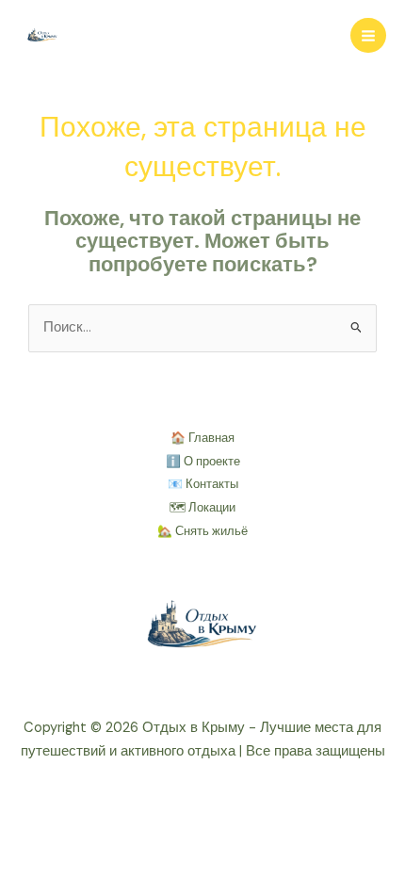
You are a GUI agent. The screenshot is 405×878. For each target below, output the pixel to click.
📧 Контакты (203, 484)
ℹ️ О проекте (203, 461)
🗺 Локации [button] (202, 507)
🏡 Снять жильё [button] (202, 531)
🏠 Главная (202, 438)
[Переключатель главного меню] (368, 36)
